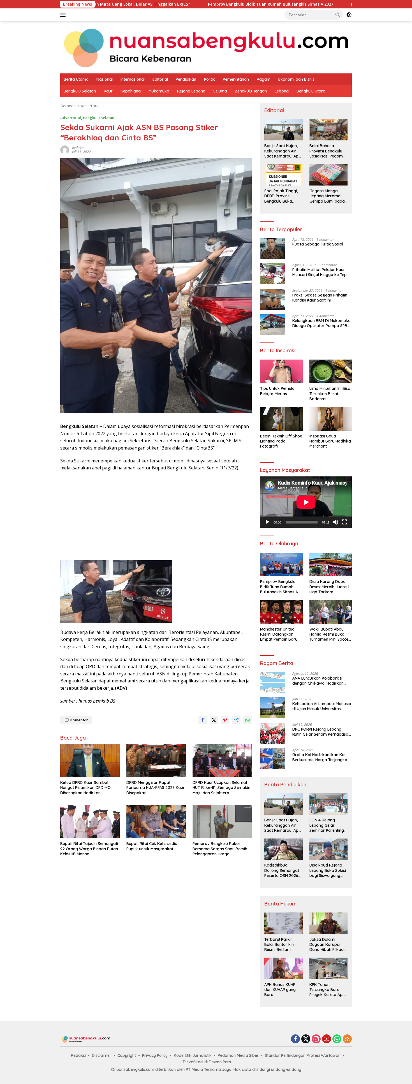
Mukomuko (159, 91)
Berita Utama (76, 79)
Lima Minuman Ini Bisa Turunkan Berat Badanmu (329, 393)
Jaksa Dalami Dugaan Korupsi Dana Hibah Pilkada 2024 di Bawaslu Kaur (327, 944)
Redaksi (78, 1055)
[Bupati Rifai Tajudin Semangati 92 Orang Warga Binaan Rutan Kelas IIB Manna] (90, 822)
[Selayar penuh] (344, 522)
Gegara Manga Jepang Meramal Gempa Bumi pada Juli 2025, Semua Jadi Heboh (327, 196)
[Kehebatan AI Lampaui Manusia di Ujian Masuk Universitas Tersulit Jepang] (272, 707)
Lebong (282, 91)
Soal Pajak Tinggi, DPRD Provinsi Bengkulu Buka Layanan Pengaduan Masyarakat (281, 196)
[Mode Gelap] (349, 15)
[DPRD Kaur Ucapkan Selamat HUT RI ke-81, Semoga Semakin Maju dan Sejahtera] (222, 760)
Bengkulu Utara (311, 91)
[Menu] (64, 15)
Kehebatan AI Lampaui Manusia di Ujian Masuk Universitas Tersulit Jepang (321, 706)
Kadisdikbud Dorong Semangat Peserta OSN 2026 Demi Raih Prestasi (281, 870)
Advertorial (70, 117)
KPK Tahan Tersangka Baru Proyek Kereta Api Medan (326, 989)
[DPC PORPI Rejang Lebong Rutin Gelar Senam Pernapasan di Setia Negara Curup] (272, 733)
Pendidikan (186, 79)
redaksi (78, 147)
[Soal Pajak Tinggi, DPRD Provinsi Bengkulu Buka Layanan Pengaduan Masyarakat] (283, 175)
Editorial (160, 79)
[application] (306, 502)
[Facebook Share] (202, 720)
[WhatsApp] (336, 1039)
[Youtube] (326, 1039)
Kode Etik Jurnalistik (193, 1055)
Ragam (263, 79)
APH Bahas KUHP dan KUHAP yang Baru (280, 989)
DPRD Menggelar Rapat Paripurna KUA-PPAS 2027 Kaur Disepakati (155, 787)
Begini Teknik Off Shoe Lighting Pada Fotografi (281, 441)
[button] (337, 14)
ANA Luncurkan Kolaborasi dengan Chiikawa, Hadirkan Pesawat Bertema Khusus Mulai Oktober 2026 (321, 681)
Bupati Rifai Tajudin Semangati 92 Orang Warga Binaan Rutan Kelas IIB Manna (89, 848)
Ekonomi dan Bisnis (296, 79)
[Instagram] (316, 1039)
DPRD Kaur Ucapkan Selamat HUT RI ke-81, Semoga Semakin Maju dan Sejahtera (221, 787)
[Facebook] (295, 1039)
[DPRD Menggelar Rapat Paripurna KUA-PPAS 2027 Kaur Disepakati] (156, 760)
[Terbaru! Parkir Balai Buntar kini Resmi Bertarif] (283, 923)
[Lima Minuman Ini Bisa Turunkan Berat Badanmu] (330, 371)
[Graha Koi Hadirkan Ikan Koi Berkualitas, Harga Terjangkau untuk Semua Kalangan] (272, 758)
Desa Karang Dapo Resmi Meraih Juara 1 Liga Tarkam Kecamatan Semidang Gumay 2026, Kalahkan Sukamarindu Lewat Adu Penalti (330, 586)
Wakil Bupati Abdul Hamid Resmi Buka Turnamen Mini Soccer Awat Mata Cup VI (329, 634)
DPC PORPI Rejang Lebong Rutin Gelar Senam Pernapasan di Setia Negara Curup (321, 732)
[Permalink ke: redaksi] (64, 149)
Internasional (133, 79)
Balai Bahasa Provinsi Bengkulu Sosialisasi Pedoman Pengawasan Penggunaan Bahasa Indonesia (328, 151)
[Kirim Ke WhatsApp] (247, 720)
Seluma (220, 91)
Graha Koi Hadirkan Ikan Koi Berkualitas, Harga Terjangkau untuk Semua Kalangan (320, 757)
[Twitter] (305, 1039)
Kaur (108, 91)
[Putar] (267, 522)
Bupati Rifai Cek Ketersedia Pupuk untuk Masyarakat (151, 846)
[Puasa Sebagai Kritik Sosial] (272, 248)
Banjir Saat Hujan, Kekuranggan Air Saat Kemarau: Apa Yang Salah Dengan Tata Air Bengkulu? (282, 151)
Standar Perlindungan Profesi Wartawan (303, 1055)
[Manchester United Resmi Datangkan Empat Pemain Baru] (281, 612)
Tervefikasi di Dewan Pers (206, 1061)
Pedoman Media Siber (238, 1055)
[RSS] (347, 1039)
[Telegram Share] (236, 720)
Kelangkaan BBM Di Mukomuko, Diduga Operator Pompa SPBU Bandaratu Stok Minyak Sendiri (321, 323)
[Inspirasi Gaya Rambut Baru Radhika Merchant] (330, 419)
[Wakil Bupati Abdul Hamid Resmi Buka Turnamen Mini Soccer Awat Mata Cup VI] (330, 612)
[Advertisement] (156, 516)
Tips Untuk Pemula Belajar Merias (277, 391)
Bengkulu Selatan (80, 91)
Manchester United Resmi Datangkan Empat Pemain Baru (278, 634)
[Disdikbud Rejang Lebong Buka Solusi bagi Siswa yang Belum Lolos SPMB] (328, 849)
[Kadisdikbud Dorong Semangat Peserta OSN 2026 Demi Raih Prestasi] (283, 849)
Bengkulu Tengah (251, 91)
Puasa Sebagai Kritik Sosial (317, 244)
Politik (209, 79)
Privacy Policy (155, 1055)
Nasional (104, 79)
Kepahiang (131, 91)
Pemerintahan (236, 79)
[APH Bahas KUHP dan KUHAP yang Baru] (283, 968)
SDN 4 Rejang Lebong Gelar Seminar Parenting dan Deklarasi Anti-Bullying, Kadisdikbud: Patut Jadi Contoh (327, 825)
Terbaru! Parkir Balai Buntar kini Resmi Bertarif (279, 944)
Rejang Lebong (191, 91)
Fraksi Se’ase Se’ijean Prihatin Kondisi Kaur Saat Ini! (319, 298)
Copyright (126, 1055)
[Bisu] (335, 522)
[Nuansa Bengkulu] (206, 47)
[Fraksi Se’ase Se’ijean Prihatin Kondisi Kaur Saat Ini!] (272, 299)
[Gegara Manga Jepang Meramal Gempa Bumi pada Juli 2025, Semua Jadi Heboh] (328, 175)
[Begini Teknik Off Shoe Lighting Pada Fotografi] (281, 419)
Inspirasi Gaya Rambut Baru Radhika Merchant (330, 441)
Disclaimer (101, 1055)
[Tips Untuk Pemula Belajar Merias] (281, 371)
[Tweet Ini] (214, 720)
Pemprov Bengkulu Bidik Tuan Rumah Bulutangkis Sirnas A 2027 (216, 4)
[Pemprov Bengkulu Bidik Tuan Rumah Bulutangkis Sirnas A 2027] (281, 564)
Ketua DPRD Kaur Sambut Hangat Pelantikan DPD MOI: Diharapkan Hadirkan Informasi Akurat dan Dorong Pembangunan (88, 787)
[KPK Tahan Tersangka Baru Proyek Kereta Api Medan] (328, 968)
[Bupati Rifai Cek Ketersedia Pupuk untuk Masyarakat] (156, 822)
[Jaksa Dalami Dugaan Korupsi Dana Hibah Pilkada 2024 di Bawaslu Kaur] (328, 923)
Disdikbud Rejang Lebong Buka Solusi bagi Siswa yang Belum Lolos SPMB (327, 870)
